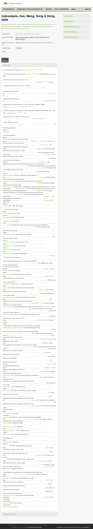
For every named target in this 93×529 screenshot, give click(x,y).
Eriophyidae (23, 107)
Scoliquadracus (8, 495)
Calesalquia (43, 141)
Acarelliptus (44, 343)
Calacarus (48, 276)
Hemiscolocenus (8, 297)
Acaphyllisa (6, 253)
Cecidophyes (43, 162)
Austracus (51, 93)
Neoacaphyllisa (7, 234)
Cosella (5, 139)
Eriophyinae (6, 187)
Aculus (6, 413)
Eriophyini (40, 190)
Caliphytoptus (44, 339)
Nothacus (34, 400)
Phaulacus (6, 274)
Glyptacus (49, 154)
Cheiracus (46, 497)
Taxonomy (68, 16)
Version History (70, 32)
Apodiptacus (7, 478)
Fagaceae (25, 70)
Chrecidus (41, 177)
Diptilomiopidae (11, 113)
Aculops (6, 417)
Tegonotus (42, 289)
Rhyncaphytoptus (8, 506)
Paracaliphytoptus (8, 327)
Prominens (41, 320)
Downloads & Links (71, 27)
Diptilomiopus (7, 434)
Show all (5, 61)
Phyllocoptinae (20, 188)
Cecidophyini (44, 145)
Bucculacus (40, 455)
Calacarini (52, 255)
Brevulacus (6, 503)
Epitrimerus (42, 371)
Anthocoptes (36, 405)
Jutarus (5, 287)
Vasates (42, 377)
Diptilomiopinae (8, 426)
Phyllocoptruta (7, 386)
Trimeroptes (29, 474)
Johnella (39, 183)
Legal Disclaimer (85, 527)
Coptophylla (6, 175)
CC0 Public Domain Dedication (34, 527)
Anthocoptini (7, 306)
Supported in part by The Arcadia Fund (66, 527)
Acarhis (48, 447)
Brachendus (48, 196)
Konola (48, 480)
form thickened (46, 306)
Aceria (6, 206)
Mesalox (5, 423)
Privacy (78, 527)
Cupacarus (50, 364)
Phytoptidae (38, 82)
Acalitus (5, 213)
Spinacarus (47, 268)
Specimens (68, 21)
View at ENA (39, 69)
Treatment (7, 65)
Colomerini (35, 141)
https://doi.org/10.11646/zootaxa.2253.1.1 (28, 34)
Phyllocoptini (35, 303)
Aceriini (19, 194)
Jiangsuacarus (7, 284)
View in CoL (32, 69)
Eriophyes (47, 200)
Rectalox (36, 419)
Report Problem (70, 37)
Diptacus (42, 461)
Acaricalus (6, 249)
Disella (5, 131)
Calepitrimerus (48, 367)
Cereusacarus (7, 314)
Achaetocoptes (7, 181)
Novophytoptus (48, 100)
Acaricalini (6, 221)
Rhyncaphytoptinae (9, 430)
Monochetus (7, 390)
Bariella (39, 148)
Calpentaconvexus (8, 246)
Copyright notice (9, 514)
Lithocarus (6, 442)
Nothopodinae (38, 118)
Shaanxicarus (49, 466)
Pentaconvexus (7, 242)
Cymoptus (6, 217)
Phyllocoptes (7, 375)
